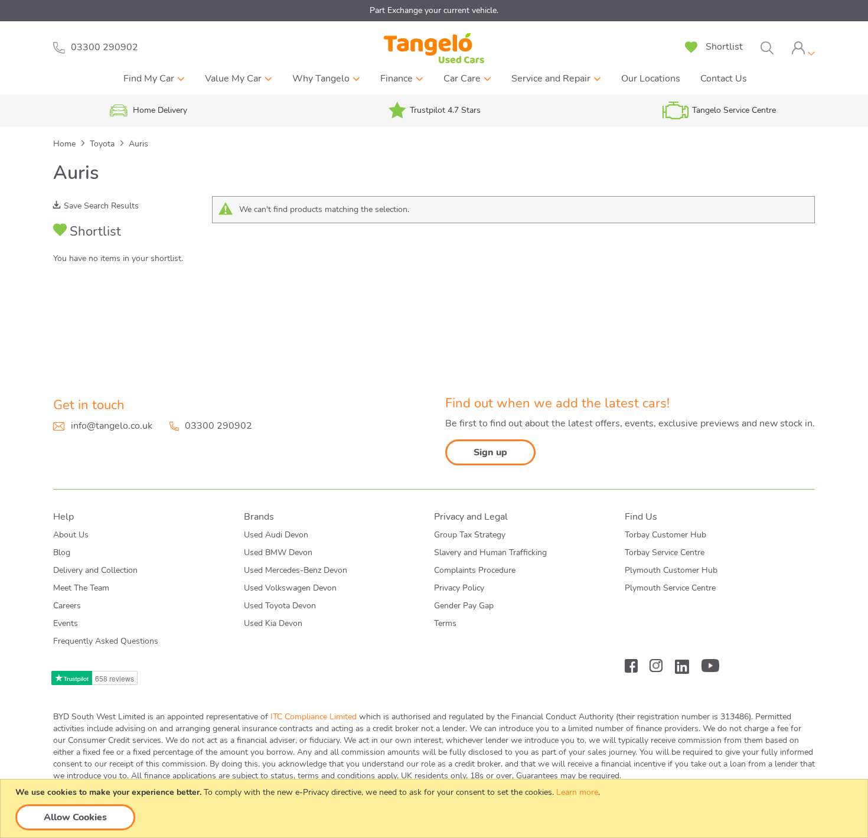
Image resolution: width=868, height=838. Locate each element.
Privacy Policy (459, 588)
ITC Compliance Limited (313, 716)
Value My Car (233, 78)
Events (65, 623)
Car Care (462, 78)
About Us (71, 534)
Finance (396, 78)
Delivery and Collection (95, 570)
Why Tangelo (321, 78)
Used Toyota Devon (280, 605)
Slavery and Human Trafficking (490, 552)
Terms (445, 623)
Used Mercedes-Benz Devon (295, 570)
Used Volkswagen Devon (290, 588)
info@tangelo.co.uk (111, 425)
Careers (67, 605)
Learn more (577, 792)
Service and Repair (550, 78)
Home (65, 143)
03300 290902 (218, 425)
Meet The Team (81, 588)
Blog (61, 552)
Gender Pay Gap (464, 605)
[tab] (803, 48)
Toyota (103, 143)
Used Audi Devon (276, 534)
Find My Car (148, 78)
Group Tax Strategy (469, 534)
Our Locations (650, 78)
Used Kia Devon (273, 623)
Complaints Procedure (474, 570)
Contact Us (723, 78)
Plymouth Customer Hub (671, 570)
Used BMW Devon (278, 552)
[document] (435, 808)
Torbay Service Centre (664, 552)
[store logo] (434, 48)
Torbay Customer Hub (665, 534)
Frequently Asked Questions (105, 641)
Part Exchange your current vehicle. (434, 10)
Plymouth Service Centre (670, 588)
